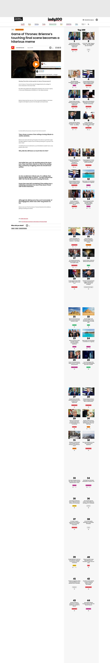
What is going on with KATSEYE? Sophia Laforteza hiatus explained (88, 203)
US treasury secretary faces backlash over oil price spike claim (74, 261)
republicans (74, 206)
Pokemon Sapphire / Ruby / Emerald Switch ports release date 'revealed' (74, 582)
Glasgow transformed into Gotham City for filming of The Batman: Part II (74, 444)
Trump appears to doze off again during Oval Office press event (88, 161)
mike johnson (88, 106)
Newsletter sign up (89, 20)
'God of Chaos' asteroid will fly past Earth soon (88, 261)
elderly (88, 426)
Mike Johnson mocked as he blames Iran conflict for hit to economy (88, 102)
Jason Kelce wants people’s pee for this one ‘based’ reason (88, 603)
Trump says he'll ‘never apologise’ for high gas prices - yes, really (74, 123)
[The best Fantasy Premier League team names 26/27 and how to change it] (88, 273)
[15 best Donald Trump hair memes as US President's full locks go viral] (88, 551)
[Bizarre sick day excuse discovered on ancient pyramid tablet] (74, 311)
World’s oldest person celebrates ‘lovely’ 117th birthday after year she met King (88, 422)
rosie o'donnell (74, 367)
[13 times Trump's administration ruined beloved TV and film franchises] (74, 513)
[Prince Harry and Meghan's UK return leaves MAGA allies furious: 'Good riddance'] (88, 231)
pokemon (74, 587)
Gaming (36, 24)
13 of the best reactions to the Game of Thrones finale (34, 221)
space (88, 265)
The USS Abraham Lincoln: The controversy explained (88, 443)
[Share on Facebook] (56, 48)
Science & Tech (52, 24)
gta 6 (88, 49)
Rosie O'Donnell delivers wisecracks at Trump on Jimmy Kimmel (74, 363)
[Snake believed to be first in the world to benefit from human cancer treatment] (74, 552)
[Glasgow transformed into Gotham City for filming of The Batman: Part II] (74, 435)
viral (88, 565)
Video (76, 24)
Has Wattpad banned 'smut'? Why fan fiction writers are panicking (74, 502)
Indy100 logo (55, 19)
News (29, 24)
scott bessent (74, 265)
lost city (88, 367)
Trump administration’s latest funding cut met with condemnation (88, 82)
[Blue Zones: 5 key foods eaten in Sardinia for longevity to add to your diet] (88, 173)
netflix (74, 85)
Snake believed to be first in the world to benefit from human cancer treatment (74, 561)
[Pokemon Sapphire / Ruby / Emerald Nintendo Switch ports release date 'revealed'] (74, 573)
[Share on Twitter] (58, 48)
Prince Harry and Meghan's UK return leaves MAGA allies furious (88, 240)
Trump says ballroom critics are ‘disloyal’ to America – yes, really (74, 240)
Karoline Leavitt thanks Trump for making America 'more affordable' (88, 582)
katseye (88, 206)
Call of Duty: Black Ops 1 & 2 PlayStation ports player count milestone (74, 641)
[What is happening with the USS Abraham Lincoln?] (88, 435)
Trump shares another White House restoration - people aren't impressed (74, 45)
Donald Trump (88, 85)
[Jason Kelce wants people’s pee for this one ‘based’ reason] (88, 595)
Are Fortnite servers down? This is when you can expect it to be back (88, 502)
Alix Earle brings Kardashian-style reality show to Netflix (74, 82)
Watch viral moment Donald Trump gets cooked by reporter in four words (74, 422)
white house (74, 527)
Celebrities (68, 24)
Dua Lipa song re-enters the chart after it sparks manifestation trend (74, 481)
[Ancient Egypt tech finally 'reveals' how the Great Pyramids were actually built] (88, 311)
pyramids (74, 325)
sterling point (88, 485)
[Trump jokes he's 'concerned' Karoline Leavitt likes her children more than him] (88, 115)
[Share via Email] (60, 48)
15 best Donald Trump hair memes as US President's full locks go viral (88, 561)
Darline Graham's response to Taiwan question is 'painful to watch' (74, 203)
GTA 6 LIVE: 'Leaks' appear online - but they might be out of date (88, 44)
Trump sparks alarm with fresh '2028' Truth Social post (74, 282)
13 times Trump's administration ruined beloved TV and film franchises (74, 523)
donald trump (74, 49)
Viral (61, 24)
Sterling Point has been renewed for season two (88, 481)
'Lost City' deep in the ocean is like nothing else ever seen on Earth (88, 363)
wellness (88, 185)
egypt (88, 325)
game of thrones (19, 29)
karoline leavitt (88, 587)
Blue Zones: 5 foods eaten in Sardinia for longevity (88, 182)
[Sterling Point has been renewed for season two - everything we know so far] (88, 472)
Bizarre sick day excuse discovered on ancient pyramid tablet (74, 320)
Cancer (74, 565)
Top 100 (23, 24)
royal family (88, 244)
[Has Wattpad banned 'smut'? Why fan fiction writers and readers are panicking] (74, 493)
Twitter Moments (24, 218)
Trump (43, 24)
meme (13, 228)
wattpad (74, 505)
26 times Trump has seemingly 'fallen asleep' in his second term (88, 641)
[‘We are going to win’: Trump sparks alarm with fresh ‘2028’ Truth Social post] (74, 273)
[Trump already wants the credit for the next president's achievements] (74, 152)
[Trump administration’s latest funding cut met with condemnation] (74, 173)
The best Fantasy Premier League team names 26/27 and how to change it (88, 282)
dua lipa (74, 485)
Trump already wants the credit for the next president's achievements (74, 161)
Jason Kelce (88, 608)
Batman (74, 448)
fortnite (88, 505)
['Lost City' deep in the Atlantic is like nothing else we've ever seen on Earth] (88, 354)
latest (16, 228)
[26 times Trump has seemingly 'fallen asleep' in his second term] (88, 633)
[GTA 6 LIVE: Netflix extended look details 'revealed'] (88, 513)
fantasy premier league (88, 287)
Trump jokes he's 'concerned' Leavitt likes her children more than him (88, 124)
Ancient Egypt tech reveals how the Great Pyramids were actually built (88, 320)
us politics (74, 426)
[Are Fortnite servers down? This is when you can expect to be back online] (88, 493)
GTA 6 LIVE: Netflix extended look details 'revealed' (88, 522)
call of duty (74, 645)
